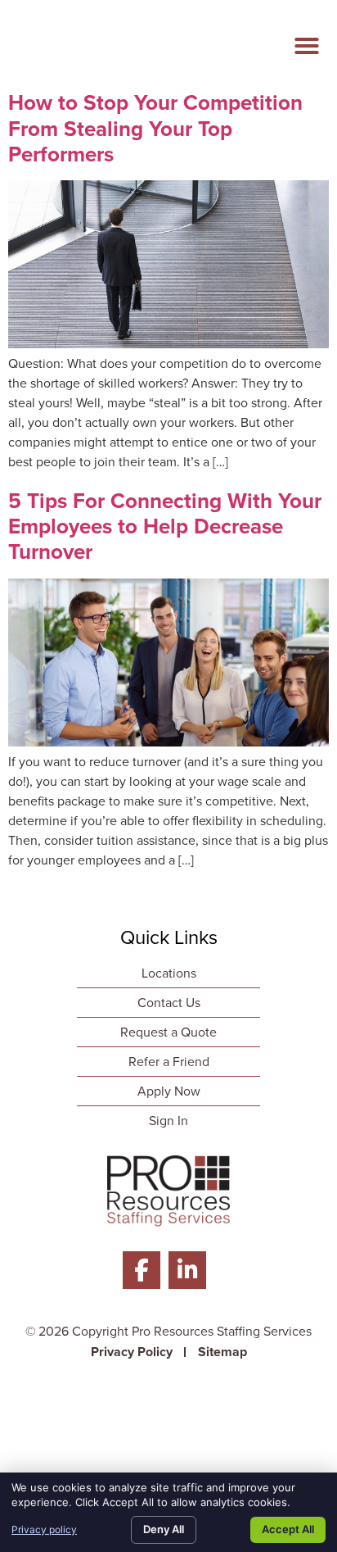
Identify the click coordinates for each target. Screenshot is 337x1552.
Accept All (288, 1529)
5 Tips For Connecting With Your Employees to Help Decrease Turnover (164, 526)
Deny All (163, 1529)
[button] (306, 46)
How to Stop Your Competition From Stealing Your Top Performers (155, 128)
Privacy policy (44, 1529)
